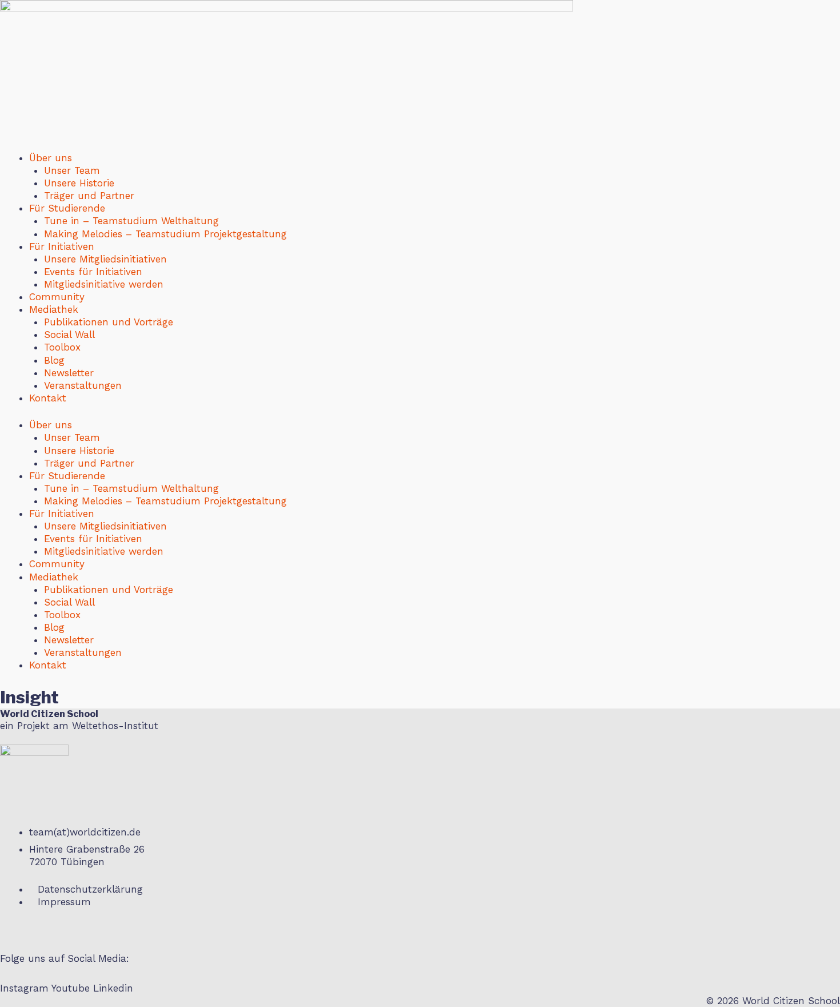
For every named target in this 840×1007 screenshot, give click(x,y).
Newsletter (69, 373)
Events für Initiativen (93, 271)
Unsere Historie (79, 183)
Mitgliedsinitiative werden (103, 284)
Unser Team (72, 170)
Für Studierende (67, 208)
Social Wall (69, 334)
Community (57, 297)
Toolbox (62, 347)
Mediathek (53, 309)
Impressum (64, 902)
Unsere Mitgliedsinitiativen (105, 259)
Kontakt (47, 398)
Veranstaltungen (83, 385)
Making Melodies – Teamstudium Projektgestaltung (165, 234)
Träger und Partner (89, 195)
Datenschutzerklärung (90, 889)
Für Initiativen (61, 246)
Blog (54, 360)
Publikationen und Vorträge (108, 322)
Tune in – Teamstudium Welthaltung (131, 220)
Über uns (50, 158)
